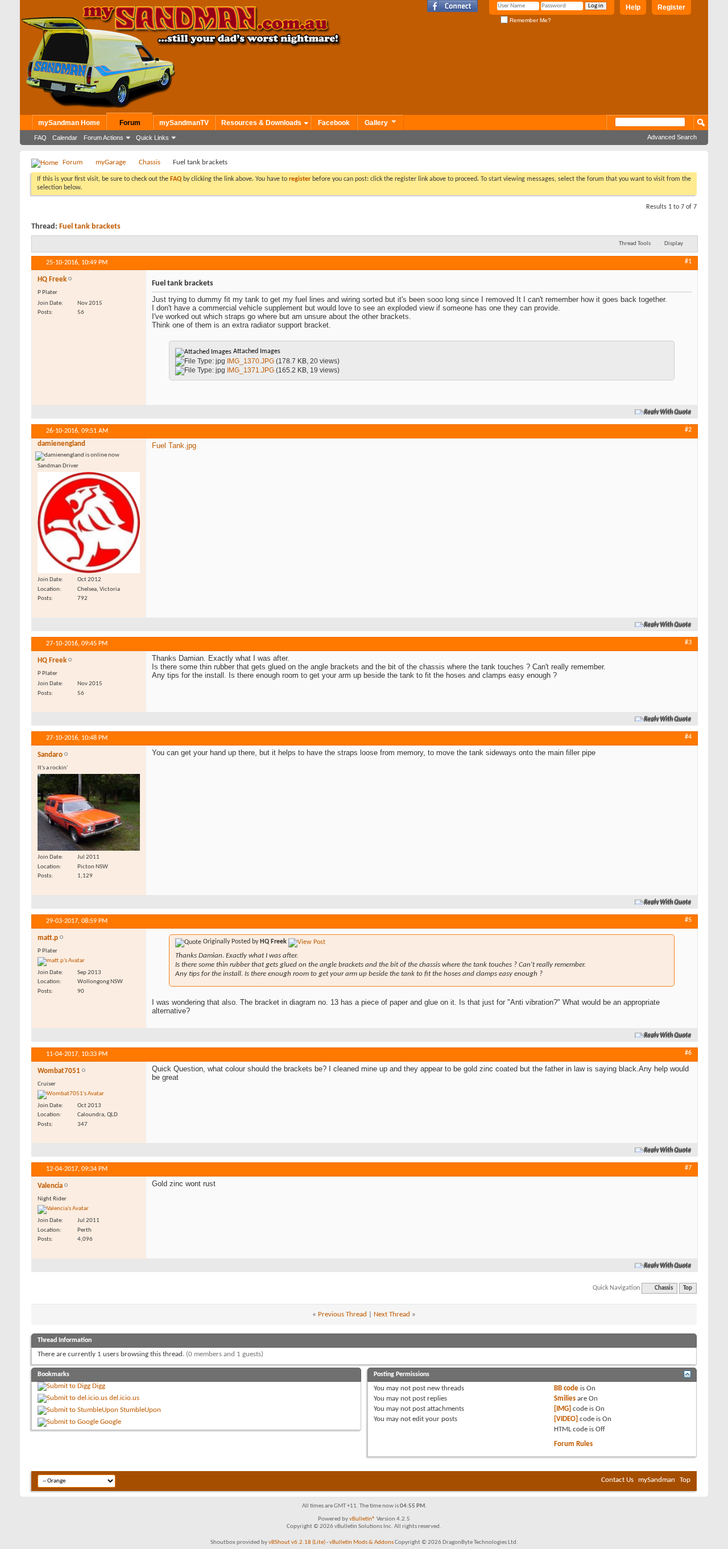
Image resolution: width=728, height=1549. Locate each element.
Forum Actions (103, 137)
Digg (98, 1386)
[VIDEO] (566, 1419)
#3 (688, 642)
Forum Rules (573, 1444)
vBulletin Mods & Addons (361, 1542)
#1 (688, 261)
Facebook (334, 123)
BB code (566, 1388)
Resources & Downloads (261, 123)
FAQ (40, 137)
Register (671, 7)
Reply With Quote (668, 412)
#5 (688, 920)
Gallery (376, 123)
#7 (688, 1168)
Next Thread (392, 1314)
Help (633, 7)
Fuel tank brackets (90, 226)
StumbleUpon (140, 1410)
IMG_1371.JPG (250, 370)
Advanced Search (672, 137)
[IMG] (562, 1409)
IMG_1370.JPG (250, 361)
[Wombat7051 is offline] (71, 1094)
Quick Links (152, 137)
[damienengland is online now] (89, 522)
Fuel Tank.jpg (174, 445)
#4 (688, 737)
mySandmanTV (184, 123)
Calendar (64, 137)
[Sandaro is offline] (89, 812)
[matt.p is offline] (61, 961)
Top (687, 1288)
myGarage (111, 162)
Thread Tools (635, 244)
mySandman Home (69, 123)
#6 (688, 1053)
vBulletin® (362, 1519)
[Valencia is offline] (63, 1209)
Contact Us (617, 1480)
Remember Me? (529, 20)
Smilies (565, 1398)
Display (673, 244)
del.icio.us (124, 1398)
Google (110, 1422)
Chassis (149, 162)
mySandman (656, 1480)
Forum (129, 123)
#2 (688, 429)
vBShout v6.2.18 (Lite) (296, 1542)
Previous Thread (342, 1314)
